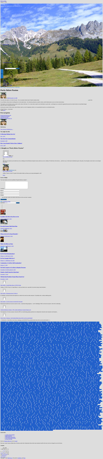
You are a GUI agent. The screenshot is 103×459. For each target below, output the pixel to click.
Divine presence (55, 355)
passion (34, 395)
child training (71, 341)
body (77, 336)
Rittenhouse (56, 406)
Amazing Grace (72, 325)
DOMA (8, 356)
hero (93, 372)
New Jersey (88, 391)
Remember (90, 404)
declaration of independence (24, 353)
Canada (36, 339)
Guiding (85, 371)
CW (24, 352)
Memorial (32, 387)
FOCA (68, 364)
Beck (80, 333)
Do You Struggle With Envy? (7, 258)
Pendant (8, 397)
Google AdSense (34, 370)
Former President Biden (9, 365)
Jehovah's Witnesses (41, 378)
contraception (48, 348)
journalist (39, 379)
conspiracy (2, 348)
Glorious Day (44, 369)
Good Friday (95, 369)
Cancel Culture (41, 339)
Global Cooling (32, 369)
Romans (97, 406)
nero (57, 391)
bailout (50, 332)
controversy (59, 348)
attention (16, 331)
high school (14, 373)
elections (60, 358)
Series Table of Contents (7, 62)
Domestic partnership (14, 356)
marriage (93, 385)
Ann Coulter (79, 327)
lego (10, 383)
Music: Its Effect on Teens (6, 243)
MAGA (25, 385)
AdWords (44, 324)
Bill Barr (99, 334)
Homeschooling (3, 374)
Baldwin (62, 332)
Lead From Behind (61, 382)
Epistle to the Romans (9, 360)
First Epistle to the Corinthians (34, 364)
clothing (40, 345)
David (65, 352)
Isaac (88, 377)
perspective (47, 397)
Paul (68, 395)
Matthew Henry (54, 386)
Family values (16, 362)
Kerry (24, 380)
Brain (90, 337)
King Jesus (80, 380)
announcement (89, 327)
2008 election (43, 322)
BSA (27, 338)
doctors (73, 355)
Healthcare (58, 372)
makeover (40, 385)
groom (64, 371)
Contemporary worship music (29, 348)
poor (22, 399)
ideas (49, 375)
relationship (60, 404)
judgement (66, 379)
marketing (89, 385)
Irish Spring (83, 377)
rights (48, 406)
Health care (47, 372)
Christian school (7, 343)
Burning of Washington (64, 338)
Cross (47, 351)
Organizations (40, 394)
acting (70, 323)
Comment (2, 188)
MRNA (18, 390)
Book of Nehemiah (12, 337)
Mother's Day (99, 389)
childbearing (76, 341)
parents (21, 395)
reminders (11, 405)
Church (1, 344)
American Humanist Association (78, 326)
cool (72, 348)
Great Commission (20, 371)
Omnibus (91, 393)
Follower (76, 364)
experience (48, 361)
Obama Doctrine (32, 393)
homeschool (95, 373)
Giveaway (24, 369)
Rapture (57, 403)
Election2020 (45, 358)
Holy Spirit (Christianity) (81, 373)
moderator (97, 388)
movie (13, 390)
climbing (21, 345)
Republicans (53, 405)
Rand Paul (50, 403)
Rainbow (38, 403)
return (12, 406)
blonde (75, 336)
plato (65, 398)
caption (68, 339)
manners (58, 385)
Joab (91, 378)
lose (94, 384)
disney (37, 355)
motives (9, 390)
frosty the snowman (50, 367)
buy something (83, 338)
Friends (40, 367)
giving (28, 369)
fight (34, 363)
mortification (88, 389)
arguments (67, 329)
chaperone (97, 340)
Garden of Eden (15, 368)
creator (81, 349)
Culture (82, 351)
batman (54, 333)
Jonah (20, 379)
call (17, 339)
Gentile (72, 368)
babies (93, 331)
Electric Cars (71, 358)
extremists (60, 361)
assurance (76, 330)
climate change (16, 345)
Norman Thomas (82, 392)
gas (28, 368)
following (80, 364)
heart (61, 372)
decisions (17, 353)
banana (69, 332)
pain (84, 394)
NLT (63, 392)
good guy (100, 369)
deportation (48, 354)
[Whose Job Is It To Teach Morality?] (4, 231)
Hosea (42, 374)
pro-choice (45, 401)
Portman (53, 399)
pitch (29, 398)
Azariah (82, 331)
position (56, 399)
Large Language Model (29, 382)
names (78, 390)
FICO (32, 363)
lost (96, 384)
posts (68, 399)
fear (48, 362)
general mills (60, 368)
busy (75, 338)
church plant (47, 344)
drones (68, 356)
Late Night (40, 382)
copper (74, 348)
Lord (76, 384)
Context (44, 348)
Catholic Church (45, 340)
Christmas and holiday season (80, 343)
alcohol (8, 325)
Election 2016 (5, 358)
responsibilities (73, 405)
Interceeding (2, 377)
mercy (76, 387)
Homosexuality (18, 374)
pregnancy (11, 400)
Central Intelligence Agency (71, 340)
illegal (66, 375)
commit (35, 346)
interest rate (7, 377)
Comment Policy (6, 44)
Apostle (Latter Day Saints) (5, 329)
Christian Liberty (69, 342)
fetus (25, 363)
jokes (18, 379)
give (21, 369)
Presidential (88, 400)
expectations (43, 361)
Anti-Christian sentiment (36, 328)
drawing (48, 356)
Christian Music (87, 342)
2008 (40, 322)
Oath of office (23, 393)
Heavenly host (68, 372)
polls (12, 399)
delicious (66, 353)
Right (40, 406)
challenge (86, 340)
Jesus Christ (73, 378)
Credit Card (87, 349)
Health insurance (53, 372)
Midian (25, 388)
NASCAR (95, 390)
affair (47, 324)
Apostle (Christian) (96, 328)
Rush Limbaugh (49, 407)
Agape (63, 324)
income (24, 376)
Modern (1, 389)
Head (36, 372)
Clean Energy (98, 344)
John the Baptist (14, 379)
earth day (92, 356)
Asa (9, 330)
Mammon (46, 385)
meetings (9, 387)
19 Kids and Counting (23, 322)
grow (67, 371)
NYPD (19, 393)
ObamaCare (37, 393)
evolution (16, 361)
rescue (64, 405)
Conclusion (28, 347)
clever (12, 345)
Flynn (66, 364)
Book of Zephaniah (27, 337)
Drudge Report (72, 356)
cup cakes (97, 351)
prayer (89, 399)
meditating (2, 387)
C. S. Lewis (88, 338)
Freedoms (29, 367)
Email (1, 192)
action (72, 323)
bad (48, 332)
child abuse (66, 341)
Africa (60, 324)
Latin (43, 382)
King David (59, 380)
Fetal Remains (21, 363)
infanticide (67, 376)
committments (59, 346)
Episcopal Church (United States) (72, 359)
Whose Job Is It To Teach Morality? (9, 234)
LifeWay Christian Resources (96, 383)
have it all (33, 372)
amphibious (22, 327)
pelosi (100, 395)
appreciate (33, 329)
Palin (92, 394)
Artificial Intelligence (4, 330)
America (99, 325)
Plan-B (45, 398)
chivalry (89, 341)
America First (3, 326)
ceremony (82, 340)
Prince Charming (20, 401)
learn (77, 382)
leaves (83, 382)
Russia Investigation (73, 407)
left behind (89, 382)
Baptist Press (97, 332)
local (48, 384)
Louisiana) (99, 384)
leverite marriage (36, 383)
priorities (28, 401)
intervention (36, 377)
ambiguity (91, 325)
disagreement (6, 355)
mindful (41, 388)
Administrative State (9, 324)
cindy (55, 344)
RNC (61, 406)
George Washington (86, 368)
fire (71, 363)
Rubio (23, 407)
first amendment (92, 363)
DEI (60, 353)
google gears (39, 370)
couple (24, 349)
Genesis (64, 368)
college (66, 345)
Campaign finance (28, 339)
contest (41, 348)
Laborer (1, 382)
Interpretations (30, 377)
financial (57, 363)
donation (29, 356)
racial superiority (19, 403)
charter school (32, 341)
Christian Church (48, 342)
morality (66, 389)
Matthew (43, 386)
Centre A (78, 340)
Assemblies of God (35, 330)
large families (22, 382)
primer (15, 401)
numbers (13, 393)
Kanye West (91, 379)
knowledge (97, 380)
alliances (37, 325)
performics (28, 397)
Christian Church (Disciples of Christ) (58, 342)
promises (93, 401)
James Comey (12, 378)
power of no (77, 399)
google (29, 370)
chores (98, 341)
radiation (29, 403)
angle (56, 327)
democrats (32, 354)
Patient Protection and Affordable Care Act (59, 395)
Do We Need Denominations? (7, 253)
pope (26, 399)
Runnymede (42, 407)
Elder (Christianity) (91, 357)
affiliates (53, 324)
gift (11, 369)
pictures (19, 398)
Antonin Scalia (67, 328)
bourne (72, 337)
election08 (18, 358)
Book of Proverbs (20, 337)
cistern (57, 344)
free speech (93, 365)
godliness (74, 369)
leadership (69, 382)
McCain (68, 386)
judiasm (72, 379)
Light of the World (6, 384)
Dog (97, 355)
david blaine (69, 352)
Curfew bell (6, 352)
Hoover (33, 374)
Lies (79, 383)
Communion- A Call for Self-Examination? (11, 263)
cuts (22, 352)
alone (52, 325)
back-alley (45, 332)
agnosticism (68, 324)
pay (76, 395)
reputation (58, 405)
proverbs (32, 402)
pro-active (41, 401)
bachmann (34, 332)
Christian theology (14, 343)
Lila (10, 384)
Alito (21, 325)
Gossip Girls (66, 370)
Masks (16, 386)
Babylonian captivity (24, 332)
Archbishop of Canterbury (42, 329)
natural (32, 391)
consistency (97, 347)
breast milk (5, 338)
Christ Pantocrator (25, 342)
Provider (45, 402)
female (85, 362)
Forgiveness (2, 365)
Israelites (99, 377)
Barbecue (18, 333)
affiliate (50, 324)
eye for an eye (64, 361)
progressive (82, 401)
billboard (9, 336)
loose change (73, 384)
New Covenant (72, 391)
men (49, 387)
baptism (82, 332)
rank (53, 403)
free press (89, 365)
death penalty (86, 352)
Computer (7, 347)
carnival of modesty (7, 340)
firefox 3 (82, 363)
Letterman (31, 383)
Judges (69, 379)
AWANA (72, 331)
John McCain (3, 379)
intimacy (43, 377)
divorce (62, 355)
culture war (93, 351)
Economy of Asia (37, 357)
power (74, 399)
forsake (25, 365)
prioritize (32, 401)
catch (38, 340)
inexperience (62, 376)
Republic (33, 405)
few (27, 363)
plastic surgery (61, 398)
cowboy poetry (54, 349)
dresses (62, 356)
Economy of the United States (63, 357)
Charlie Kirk (27, 341)
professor (74, 401)
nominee (73, 392)
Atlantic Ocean (90, 330)
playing (73, 398)
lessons (21, 383)
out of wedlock (58, 394)
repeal (21, 405)
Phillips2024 (87, 397)
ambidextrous (86, 325)
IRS (86, 377)
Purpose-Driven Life (82, 402)
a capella (63, 322)
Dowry (32, 356)
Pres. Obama (41, 400)
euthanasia (88, 360)
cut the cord (19, 352)
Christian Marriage (80, 342)
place (38, 398)
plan (43, 398)
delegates (62, 353)
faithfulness (90, 361)
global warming (38, 369)
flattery (55, 364)
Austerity (41, 331)
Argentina (49, 329)
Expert (52, 361)
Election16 (31, 358)
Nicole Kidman (51, 392)
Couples (27, 349)
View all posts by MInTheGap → (6, 129)
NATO (29, 391)
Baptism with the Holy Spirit (89, 332)
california (4, 339)
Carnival (2, 340)
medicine (98, 386)
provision (49, 402)
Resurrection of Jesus (93, 405)
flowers (61, 364)
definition (42, 353)
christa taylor (31, 342)
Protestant (26, 402)
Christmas (73, 343)
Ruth (78, 407)
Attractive (34, 331)
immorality (84, 375)
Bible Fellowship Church (39, 334)
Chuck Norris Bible (98, 343)
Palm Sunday (96, 394)
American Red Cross (93, 326)
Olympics (87, 393)
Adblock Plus (3, 324)
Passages (30, 395)
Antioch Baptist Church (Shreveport (57, 328)
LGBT (41, 383)
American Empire (44, 326)
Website (1, 195)
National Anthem (3, 391)
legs (11, 383)
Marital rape (75, 385)
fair (77, 361)
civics (60, 344)
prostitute (9, 402)
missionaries (73, 388)
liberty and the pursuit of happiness (62, 383)
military (35, 388)
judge (63, 379)
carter (20, 340)
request (61, 405)
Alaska (94, 324)
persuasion (51, 397)
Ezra (68, 361)
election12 (26, 358)
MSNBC (24, 390)
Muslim (61, 390)
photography (97, 397)
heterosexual (96, 372)
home (87, 373)
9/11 (60, 322)
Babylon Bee (17, 332)
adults (37, 324)
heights (75, 372)
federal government (62, 362)
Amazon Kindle (81, 325)
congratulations (50, 347)
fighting (36, 363)
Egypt (86, 357)
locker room (59, 384)
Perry (31, 397)
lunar (10, 385)
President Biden (62, 400)
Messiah (82, 387)
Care (94, 339)
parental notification (12, 395)
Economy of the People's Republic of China (49, 357)
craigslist (60, 349)
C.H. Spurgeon (94, 338)
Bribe (9, 338)
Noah (66, 392)
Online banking (14, 394)
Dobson (70, 355)
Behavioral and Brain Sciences (95, 333)
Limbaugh (14, 384)
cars (18, 340)
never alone (67, 391)
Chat (39, 341)
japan (20, 378)
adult (31, 324)
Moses (92, 389)
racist (27, 403)
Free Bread (85, 365)
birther (33, 336)
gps (96, 370)
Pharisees (67, 397)
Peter (54, 397)
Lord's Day (91, 384)
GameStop (2, 368)
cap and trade (52, 339)
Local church (51, 384)
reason (15, 404)
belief (5, 334)
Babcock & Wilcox (87, 331)
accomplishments (44, 323)
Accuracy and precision (57, 323)
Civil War (71, 344)
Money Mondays (42, 389)
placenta (40, 398)
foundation (33, 365)
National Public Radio (17, 391)
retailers (99, 405)
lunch (12, 385)
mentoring (66, 387)
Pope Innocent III (30, 399)
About (4, 17)
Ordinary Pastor (35, 394)
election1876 (35, 358)
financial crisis (61, 363)
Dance (40, 352)
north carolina (88, 392)
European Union (83, 360)
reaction (75, 403)
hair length (10, 372)
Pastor (40, 395)
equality (27, 360)
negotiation (50, 391)
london (66, 384)
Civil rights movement (65, 344)
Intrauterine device (56, 377)
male (43, 385)
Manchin (55, 385)
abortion (7, 323)
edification (71, 357)
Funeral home (88, 367)
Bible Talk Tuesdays (61, 334)
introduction (63, 377)
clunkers (44, 345)
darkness (52, 352)
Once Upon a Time (96, 393)
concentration (15, 347)
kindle (50, 380)
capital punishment (59, 339)
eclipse (20, 357)
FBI (46, 362)
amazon (76, 325)
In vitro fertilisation (7, 376)
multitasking (37, 390)
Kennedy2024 (17, 380)
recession (33, 404)
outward (62, 394)
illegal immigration (70, 375)
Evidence (11, 361)
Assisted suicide (48, 330)
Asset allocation (42, 330)
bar (4, 333)
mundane (42, 390)
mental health (58, 387)
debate (90, 352)
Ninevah (58, 392)
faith (82, 361)
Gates (33, 368)
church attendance (13, 344)
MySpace (67, 390)
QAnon (90, 402)
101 (7, 322)
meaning (84, 386)
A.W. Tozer (76, 322)
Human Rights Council (90, 374)
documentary (80, 355)
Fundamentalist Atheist (78, 367)
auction (37, 331)
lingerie (20, 384)
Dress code (54, 356)
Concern (24, 347)
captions (77, 339)
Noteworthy (17, 87)
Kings (90, 380)
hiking (17, 373)
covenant (42, 349)
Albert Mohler (98, 324)
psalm (52, 402)
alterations (60, 325)
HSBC (69, 374)
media (95, 386)
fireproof (85, 363)
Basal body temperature (34, 333)
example (21, 361)
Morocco (80, 389)
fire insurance (74, 363)
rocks (81, 406)
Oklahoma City (70, 393)
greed (37, 371)
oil (62, 393)
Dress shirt (59, 356)
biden (80, 334)
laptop (19, 382)
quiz (8, 403)
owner (82, 394)
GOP (43, 370)
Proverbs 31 (37, 402)
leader (66, 382)
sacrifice (84, 407)
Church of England (41, 344)
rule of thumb (29, 407)
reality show (2, 404)
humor (100, 374)
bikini (96, 334)
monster (51, 389)
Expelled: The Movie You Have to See (9, 216)
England (53, 359)
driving (65, 356)
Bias (21, 334)
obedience (42, 393)
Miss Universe (68, 388)
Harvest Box (25, 372)
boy (74, 337)
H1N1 (99, 371)
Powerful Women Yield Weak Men (8, 226)
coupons (30, 349)
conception (21, 347)
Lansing (12, 382)
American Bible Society (22, 326)
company (88, 346)
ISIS (92, 377)
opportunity (27, 394)
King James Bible (74, 380)
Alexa (11, 325)
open (18, 394)
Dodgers (95, 355)
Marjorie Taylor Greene (82, 385)
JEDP (28, 378)
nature (44, 391)
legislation (2, 383)
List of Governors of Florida (33, 384)
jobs (94, 378)
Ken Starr (12, 380)
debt (1, 353)
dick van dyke (82, 354)
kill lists (42, 380)
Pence (1, 397)
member (23, 387)
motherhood (2, 390)
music (51, 390)
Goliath (89, 369)
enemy (39, 359)
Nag (76, 390)
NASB (91, 390)
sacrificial (88, 407)
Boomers (50, 337)
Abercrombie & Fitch (92, 322)
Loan (46, 384)
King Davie (64, 380)
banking (76, 332)
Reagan (87, 403)
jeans (22, 378)
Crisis (17, 351)
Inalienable (14, 376)
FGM (29, 363)
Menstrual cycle (53, 387)
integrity (98, 376)
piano (9, 398)
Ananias (39, 327)
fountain (50, 365)
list (27, 384)
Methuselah (86, 387)
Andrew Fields (43, 327)
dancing (42, 352)
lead (56, 382)
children (84, 341)
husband (14, 375)
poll (10, 399)
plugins (89, 398)
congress (55, 347)
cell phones (54, 340)
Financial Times (67, 363)
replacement (29, 405)
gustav (94, 371)
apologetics (87, 328)
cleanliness (2, 345)
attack (6, 331)
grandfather (8, 371)
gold (87, 369)
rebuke (30, 404)
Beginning (83, 333)
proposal (5, 402)
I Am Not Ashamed (34, 375)
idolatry (59, 375)
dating (55, 352)
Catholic (40, 340)
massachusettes (27, 386)
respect (69, 405)
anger (53, 327)
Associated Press (54, 330)
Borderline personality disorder (60, 337)
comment (12, 346)
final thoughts (46, 363)
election (96, 357)
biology (14, 336)
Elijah (78, 358)
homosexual (13, 374)
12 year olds (11, 322)
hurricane (10, 375)
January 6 (17, 378)
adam (89, 323)
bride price (14, 338)
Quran (13, 403)
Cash (22, 340)
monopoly (48, 389)
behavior (87, 333)
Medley (6, 387)
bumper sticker (47, 338)
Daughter (58, 352)
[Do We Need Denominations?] (3, 251)
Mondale (26, 389)
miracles (60, 388)
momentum (11, 389)
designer (68, 354)
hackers (1, 372)
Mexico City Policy (95, 387)
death (83, 352)
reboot (27, 404)
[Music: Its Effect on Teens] (2, 241)
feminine (98, 362)
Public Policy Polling (63, 402)
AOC (71, 328)
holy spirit (75, 373)
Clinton (24, 345)
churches (51, 344)
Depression (52, 354)
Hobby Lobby (41, 373)
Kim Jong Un (46, 380)
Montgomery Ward (56, 389)
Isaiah (90, 377)
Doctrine (76, 355)
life (80, 383)
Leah (75, 382)
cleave (10, 345)
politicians (4, 399)
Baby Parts (12, 332)
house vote (57, 374)
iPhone (77, 377)
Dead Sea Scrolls (78, 352)
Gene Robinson (55, 368)
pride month (7, 401)
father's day (35, 362)
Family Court (5, 362)
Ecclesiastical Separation (14, 357)
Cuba (62, 351)
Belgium (2, 334)
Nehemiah (54, 391)
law (48, 382)
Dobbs (67, 355)
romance (91, 406)
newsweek (32, 392)
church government (27, 344)
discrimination (33, 355)
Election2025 (56, 358)
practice (81, 399)
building (42, 338)
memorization (42, 387)
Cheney (46, 341)
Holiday (51, 373)
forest (98, 364)
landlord (5, 382)
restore (83, 405)
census (64, 340)
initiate (91, 376)
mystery (70, 390)
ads (29, 324)
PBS (89, 395)
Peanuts (97, 395)
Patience (49, 395)
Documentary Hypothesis (88, 355)
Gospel (45, 370)
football (88, 364)
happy (13, 372)
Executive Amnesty (37, 361)
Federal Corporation (55, 362)
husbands (17, 375)
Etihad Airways (72, 360)
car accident (81, 339)
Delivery (72, 353)
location (55, 384)
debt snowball (9, 353)
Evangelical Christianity (94, 360)
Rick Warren (33, 406)
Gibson (5, 369)
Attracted (26, 331)
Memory (46, 387)
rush (45, 407)
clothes (38, 345)
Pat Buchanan (44, 395)
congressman (59, 347)
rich (30, 406)
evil (13, 361)
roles (88, 406)
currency (10, 352)
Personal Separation (41, 397)
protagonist (18, 402)
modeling (93, 388)
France (77, 365)
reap (12, 404)
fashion (26, 362)
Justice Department (85, 379)
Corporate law (93, 348)
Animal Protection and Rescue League (64, 327)
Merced (70, 387)
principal (25, 401)
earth (89, 356)
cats (49, 340)
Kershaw (27, 380)
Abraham (23, 323)
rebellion (24, 404)
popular (35, 399)
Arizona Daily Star (72, 329)
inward (74, 377)
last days (36, 382)
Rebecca (20, 404)
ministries (54, 388)
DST (79, 356)
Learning (80, 382)
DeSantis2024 (57, 354)
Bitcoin (39, 336)
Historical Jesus (30, 373)
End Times (36, 359)
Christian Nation (94, 342)
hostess (51, 374)
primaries (12, 401)
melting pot (19, 387)
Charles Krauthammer (11, 341)
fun (61, 367)
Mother (94, 389)
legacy (92, 382)
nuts (16, 393)
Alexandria (15, 325)
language (8, 382)
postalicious (65, 399)
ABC (79, 322)
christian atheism (41, 342)
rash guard (68, 403)
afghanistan (57, 324)
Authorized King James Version (56, 331)
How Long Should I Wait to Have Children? (11, 143)
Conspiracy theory (8, 348)
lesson (19, 383)
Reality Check (97, 403)
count (13, 349)
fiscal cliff (42, 364)
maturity (65, 386)
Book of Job (95, 336)
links (22, 384)
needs (47, 391)
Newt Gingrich (37, 392)
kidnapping (35, 380)
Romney (6, 407)
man (49, 385)
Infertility (71, 376)
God (56, 369)
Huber (72, 374)
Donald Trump (25, 356)
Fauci (44, 362)
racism (24, 403)
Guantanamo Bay (78, 371)
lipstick (25, 384)
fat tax (29, 362)
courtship (39, 349)
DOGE (100, 355)
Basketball (44, 333)
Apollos (83, 328)
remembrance (3, 405)
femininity (2, 363)
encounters (26, 359)
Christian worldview (32, 343)
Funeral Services (94, 367)
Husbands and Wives (10, 87)
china (87, 341)
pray (86, 399)
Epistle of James (82, 359)
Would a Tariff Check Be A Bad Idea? (9, 272)
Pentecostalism (20, 397)
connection (75, 347)
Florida (58, 364)
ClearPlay (6, 345)
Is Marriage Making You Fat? (7, 134)
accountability (50, 323)
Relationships (64, 404)
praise (84, 399)
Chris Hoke (8, 342)
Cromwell (43, 351)
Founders (37, 365)
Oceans (48, 393)
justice (80, 379)
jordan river (24, 379)
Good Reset (22, 370)
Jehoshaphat (35, 378)
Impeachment (91, 375)
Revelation (15, 406)
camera (19, 339)
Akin (88, 324)
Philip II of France (72, 397)
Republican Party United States (45, 405)
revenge (19, 406)
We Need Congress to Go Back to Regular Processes (13, 267)
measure (91, 386)
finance (50, 363)
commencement (7, 346)
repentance (24, 405)
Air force (77, 324)
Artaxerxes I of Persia (89, 329)
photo (93, 397)
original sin (46, 394)
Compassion (92, 346)
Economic (24, 357)
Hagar (5, 372)
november (5, 393)
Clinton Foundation (30, 345)
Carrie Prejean (14, 340)
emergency (2, 359)
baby (95, 331)
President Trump (77, 400)
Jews (82, 378)
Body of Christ (81, 336)
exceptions (29, 361)
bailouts (53, 332)
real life (90, 403)
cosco (101, 348)
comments (21, 346)
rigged (37, 406)
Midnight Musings (30, 388)
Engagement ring (48, 359)
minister (50, 388)
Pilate (22, 398)
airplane (83, 324)
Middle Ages (17, 388)
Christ (16, 342)
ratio (73, 403)
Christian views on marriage (23, 343)
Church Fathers (20, 344)
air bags (73, 324)
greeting (59, 371)
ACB (40, 323)
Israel (97, 377)
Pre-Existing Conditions (94, 399)
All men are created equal (26, 325)
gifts (12, 369)
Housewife (61, 374)
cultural (68, 351)
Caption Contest (73, 339)
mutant (64, 390)
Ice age (44, 375)
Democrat (89, 353)
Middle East (22, 388)
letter (28, 383)
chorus (100, 341)
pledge (78, 398)
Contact (4, 35)
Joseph (27, 379)
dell (75, 353)
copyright (88, 348)
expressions (55, 361)
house (54, 374)
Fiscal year (46, 364)
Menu (2, 73)
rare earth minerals (62, 403)
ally (44, 325)
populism (43, 399)
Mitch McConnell (88, 388)
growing (69, 371)
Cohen (60, 345)
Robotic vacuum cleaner (75, 406)
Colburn (62, 345)
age (65, 324)
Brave (96, 337)
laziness (54, 382)
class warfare (93, 344)
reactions (79, 403)
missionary (78, 388)
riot (52, 406)
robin (70, 406)
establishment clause (43, 360)
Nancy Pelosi (81, 390)
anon (93, 327)
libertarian (51, 383)
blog (61, 336)
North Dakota (93, 392)
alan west (90, 324)
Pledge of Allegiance (84, 398)
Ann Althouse (74, 327)
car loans (86, 339)
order (31, 394)
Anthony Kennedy (17, 328)
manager (51, 385)
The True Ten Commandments (7, 138)
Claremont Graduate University (84, 344)
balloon (66, 332)
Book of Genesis (90, 336)
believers (10, 334)
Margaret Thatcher (69, 385)
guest (82, 371)
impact (88, 375)
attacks (9, 331)
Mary (10, 386)
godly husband (78, 369)
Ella (93, 358)
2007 (38, 322)
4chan (51, 322)
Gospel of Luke (50, 370)
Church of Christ (34, 344)
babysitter (30, 332)
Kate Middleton (97, 379)
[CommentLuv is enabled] (6, 201)
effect (84, 357)
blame (56, 336)
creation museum (69, 349)
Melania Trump (14, 387)
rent (14, 405)
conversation (64, 348)
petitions (60, 397)
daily (30, 352)
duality (81, 356)
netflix (59, 391)
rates (71, 403)
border (53, 337)
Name (1, 190)
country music (20, 349)
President (56, 400)
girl (14, 369)
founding (40, 365)
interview (40, 377)
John (96, 378)
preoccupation (25, 400)
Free (82, 365)
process (59, 401)
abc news (82, 322)
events (8, 361)
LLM (43, 384)
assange (29, 330)
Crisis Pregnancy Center (28, 351)
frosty (45, 367)
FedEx (77, 362)
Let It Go (25, 383)
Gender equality (44, 368)
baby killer (8, 332)
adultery (34, 324)
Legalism (95, 382)
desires (74, 354)
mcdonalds (77, 386)
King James (68, 380)
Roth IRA (20, 407)
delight (69, 353)
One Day (6, 394)
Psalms (54, 402)
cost (11, 349)
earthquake (96, 356)
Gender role (49, 368)
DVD (87, 356)
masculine (13, 386)
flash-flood (52, 364)
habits (101, 371)
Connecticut (70, 347)
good (92, 369)
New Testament (7, 392)
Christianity (39, 343)
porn (46, 399)
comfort (79, 345)
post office (60, 399)
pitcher (31, 398)
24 (46, 322)
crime (15, 351)
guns (92, 371)
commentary (16, 346)
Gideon (8, 369)
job (92, 378)
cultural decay (72, 351)
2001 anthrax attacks (33, 322)
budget (33, 338)
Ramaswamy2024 (44, 403)
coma (77, 345)
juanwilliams (50, 379)
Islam (94, 377)
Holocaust (69, 373)
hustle (29, 375)
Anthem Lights (10, 328)
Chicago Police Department (57, 341)
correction (98, 348)
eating (1, 357)
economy (32, 357)
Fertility (17, 363)
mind (38, 388)
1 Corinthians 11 (3, 322)
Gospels (62, 370)
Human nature (83, 374)
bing (12, 336)
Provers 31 (41, 402)
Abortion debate (18, 323)
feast (50, 362)
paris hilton (27, 395)
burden (55, 338)
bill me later (5, 336)
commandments (90, 345)
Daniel (45, 352)
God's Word (69, 369)
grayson (14, 371)
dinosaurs (94, 354)
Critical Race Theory (37, 351)
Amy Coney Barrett (33, 327)
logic (63, 384)
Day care (73, 352)
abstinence (30, 323)
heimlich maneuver (80, 372)
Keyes (30, 380)
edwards (80, 357)
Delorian (77, 353)
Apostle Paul (13, 329)
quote (11, 403)
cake (1, 339)
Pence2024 (5, 397)
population (39, 399)
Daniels (48, 352)
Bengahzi (14, 334)
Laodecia (15, 382)
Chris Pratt (13, 342)
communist (80, 346)
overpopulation (71, 394)
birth (17, 336)
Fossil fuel (29, 365)
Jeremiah (50, 378)
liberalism (47, 383)
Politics (8, 399)
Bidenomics (92, 334)
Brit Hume (18, 338)
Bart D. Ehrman (26, 333)
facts (74, 361)
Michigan (9, 388)
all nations (33, 325)
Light (1, 384)
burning (58, 338)
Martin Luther (3, 386)
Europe (78, 360)
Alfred (18, 325)
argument (53, 329)
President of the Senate (69, 400)
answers (95, 327)
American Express (51, 326)
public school (69, 402)
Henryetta (90, 372)
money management (35, 389)
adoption (27, 324)
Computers (11, 347)
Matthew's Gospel (60, 386)
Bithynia (42, 336)
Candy (49, 339)
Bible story (46, 334)
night (55, 392)
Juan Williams (45, 379)
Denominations (43, 354)
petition (57, 397)
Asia (25, 330)
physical (6, 398)
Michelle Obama (3, 388)
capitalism (65, 339)
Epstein (14, 360)
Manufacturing (63, 385)
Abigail (98, 322)
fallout (98, 361)
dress (51, 356)
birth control (26, 336)
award (75, 331)
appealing (26, 329)
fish (49, 364)
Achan (63, 323)
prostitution (13, 402)
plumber (92, 398)
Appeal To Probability (20, 329)
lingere (17, 384)
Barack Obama (8, 333)
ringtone (50, 406)
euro (75, 360)
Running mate (37, 407)
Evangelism (2, 361)
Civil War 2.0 (75, 344)
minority (57, 388)
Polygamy (15, 399)
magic (28, 385)
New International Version (80, 391)
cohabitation (56, 345)
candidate (45, 339)
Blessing (58, 336)
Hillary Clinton (24, 373)
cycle (26, 352)
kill (39, 380)
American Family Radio (59, 326)
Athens (85, 330)
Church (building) (7, 344)
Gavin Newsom (38, 368)
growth (73, 371)
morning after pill (75, 389)
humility (96, 374)
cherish (50, 341)
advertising (40, 324)
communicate (64, 346)
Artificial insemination (97, 329)
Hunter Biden (5, 375)
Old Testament (76, 393)
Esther (58, 360)
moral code (62, 389)
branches (93, 337)
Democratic (7, 354)
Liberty (54, 383)
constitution (14, 348)
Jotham (36, 379)
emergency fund (18, 359)
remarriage (86, 404)
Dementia (81, 353)
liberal (43, 383)
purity (4, 110)
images (76, 375)
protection (22, 402)
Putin (87, 402)
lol (64, 384)
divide (50, 355)
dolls (6, 356)
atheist (83, 330)
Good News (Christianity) (15, 370)
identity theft (55, 375)
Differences (87, 354)
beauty (71, 333)
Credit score (11, 351)
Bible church (26, 334)
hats (30, 372)
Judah (54, 379)
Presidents (92, 400)
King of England (85, 380)
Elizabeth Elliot (83, 358)
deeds (31, 353)
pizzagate (35, 398)
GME (54, 369)
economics (28, 357)
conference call (34, 347)
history (35, 373)
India (30, 376)
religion (69, 404)
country (15, 349)
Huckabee (75, 374)
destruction (77, 354)
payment (86, 395)
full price (58, 367)
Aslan (27, 330)
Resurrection (86, 405)
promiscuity (89, 401)
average (69, 331)
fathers (39, 362)
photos (101, 397)
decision (13, 353)
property (97, 401)
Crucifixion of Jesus (57, 351)
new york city (24, 392)
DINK (91, 354)
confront (45, 347)
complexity (2, 347)
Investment (71, 377)
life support (84, 383)
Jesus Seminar (78, 378)
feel (79, 362)
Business (72, 338)
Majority (36, 385)
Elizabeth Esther (89, 358)
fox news (74, 365)
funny (99, 367)
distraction (40, 355)
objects (45, 393)
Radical (32, 403)
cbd (51, 340)
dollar (4, 356)
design (65, 354)
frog (43, 367)
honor (26, 374)
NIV (61, 392)
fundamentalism (65, 367)
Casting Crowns (33, 340)
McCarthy (72, 386)
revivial (28, 406)
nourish (1, 393)
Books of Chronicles (37, 337)
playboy (67, 398)
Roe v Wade (84, 406)
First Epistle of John (16, 364)
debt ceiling (4, 353)
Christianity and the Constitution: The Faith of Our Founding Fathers (54, 343)
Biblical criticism (69, 334)
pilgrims (25, 398)
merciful (73, 387)
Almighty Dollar (48, 325)
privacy (37, 401)
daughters (62, 352)
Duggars (84, 356)
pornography (49, 399)
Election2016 (40, 358)
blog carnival (65, 336)
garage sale (10, 368)
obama (27, 393)
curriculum (15, 352)
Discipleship (24, 355)
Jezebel (84, 378)
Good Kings (2, 370)
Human (79, 374)
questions (6, 403)
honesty (23, 374)
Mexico (90, 387)
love (1, 385)
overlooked (66, 394)
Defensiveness (35, 353)
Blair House (52, 336)
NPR (8, 393)
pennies (12, 397)
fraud (80, 365)
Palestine (89, 394)
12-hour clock (16, 322)
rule (25, 407)
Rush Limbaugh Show (57, 407)
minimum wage (46, 388)
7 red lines (55, 322)
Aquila (36, 329)
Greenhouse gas (55, 371)
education (77, 357)
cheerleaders (43, 341)
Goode (26, 370)
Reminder (7, 405)
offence (51, 393)
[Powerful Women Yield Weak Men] (4, 223)
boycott (85, 337)
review (22, 406)
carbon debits (90, 339)
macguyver (22, 385)
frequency (33, 367)
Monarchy (23, 389)
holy (72, 373)
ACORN (67, 323)
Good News (7, 370)
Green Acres (42, 371)
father (32, 362)
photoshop (2, 398)
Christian (36, 342)
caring (96, 339)
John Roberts (8, 379)
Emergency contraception (9, 359)
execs (32, 361)
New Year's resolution (14, 392)
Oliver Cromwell (82, 393)
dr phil (35, 356)
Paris (23, 395)
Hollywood (64, 373)
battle (57, 333)
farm (24, 362)
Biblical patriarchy (75, 334)
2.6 (28, 322)
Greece (34, 371)
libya (77, 383)
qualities (99, 402)
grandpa (11, 371)
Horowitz (39, 374)
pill (27, 398)
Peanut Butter (92, 395)
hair (7, 372)
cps (58, 349)
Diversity (47, 355)
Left (85, 382)
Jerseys (63, 378)
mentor (63, 387)
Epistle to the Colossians (89, 359)
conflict (42, 347)
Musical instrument (55, 390)
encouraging (31, 359)
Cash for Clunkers (26, 340)
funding (84, 367)
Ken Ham (9, 380)
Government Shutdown (87, 370)
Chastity (36, 341)
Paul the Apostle (72, 395)
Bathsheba (51, 333)
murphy (48, 390)
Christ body (20, 342)
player (71, 398)
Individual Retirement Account (49, 376)
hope (36, 374)
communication (70, 346)
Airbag (80, 324)
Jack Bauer (2, 378)
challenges (90, 340)
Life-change (88, 383)
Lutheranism (17, 385)
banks (80, 332)
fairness (79, 361)
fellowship (82, 362)
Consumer (18, 348)
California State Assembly (11, 339)
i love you (40, 375)
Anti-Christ (29, 328)
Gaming (6, 368)
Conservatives (92, 347)
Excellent (25, 361)
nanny (86, 390)
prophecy (100, 401)
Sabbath (80, 407)
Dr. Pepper (39, 356)
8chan (58, 322)
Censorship (61, 340)
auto (63, 331)
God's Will (65, 369)
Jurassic (75, 379)
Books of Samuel (45, 337)
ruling (33, 407)
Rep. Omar (17, 405)
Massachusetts (32, 386)
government (80, 370)
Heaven (64, 372)
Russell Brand (64, 407)
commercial (25, 346)
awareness (79, 331)
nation (98, 390)
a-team (72, 322)
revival (25, 406)
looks (69, 384)
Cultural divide (78, 351)
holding (48, 373)
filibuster (39, 363)
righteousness (43, 406)
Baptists (1, 333)
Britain (21, 338)
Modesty (5, 389)
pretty (98, 400)
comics (85, 345)
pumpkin (73, 402)
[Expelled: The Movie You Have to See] (3, 214)
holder (45, 373)
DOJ (1, 356)
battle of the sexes (61, 333)
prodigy (62, 401)
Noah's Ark (70, 392)
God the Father (60, 369)
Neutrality (63, 391)
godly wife (84, 369)
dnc (65, 355)
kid (32, 380)
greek (39, 371)
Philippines (78, 397)
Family (4, 87)
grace (98, 370)
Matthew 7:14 (47, 386)
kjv (92, 380)
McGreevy (81, 386)
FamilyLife (21, 362)
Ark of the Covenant (80, 329)
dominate (20, 356)
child (63, 341)
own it (80, 394)
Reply (4, 163)
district (44, 355)
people (24, 397)
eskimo (32, 360)
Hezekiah (2, 373)
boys (88, 337)
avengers (65, 331)
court (33, 349)
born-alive (68, 337)
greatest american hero (28, 371)
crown (52, 351)
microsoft (12, 388)
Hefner (73, 372)
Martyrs (7, 386)
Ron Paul (10, 407)
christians (69, 343)
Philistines (83, 397)
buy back (78, 338)
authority (48, 331)
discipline (28, 355)
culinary (64, 351)
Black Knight (47, 336)
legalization (99, 382)
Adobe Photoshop (17, 324)
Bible (1, 87)
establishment (36, 360)
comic (83, 345)
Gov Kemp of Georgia (73, 370)
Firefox (78, 363)
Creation (64, 349)
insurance (95, 376)
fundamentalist (71, 367)
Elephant (75, 358)
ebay (4, 357)
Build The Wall (38, 338)
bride (11, 338)
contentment (37, 348)
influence (88, 376)
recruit (44, 404)
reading (84, 403)
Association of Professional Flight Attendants (66, 330)
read (81, 403)
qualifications (94, 402)
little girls (40, 384)
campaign (22, 339)
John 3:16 (99, 378)
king (56, 380)
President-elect (83, 400)
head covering (39, 372)
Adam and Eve (93, 323)
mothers (6, 390)
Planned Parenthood (51, 398)
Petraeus (63, 397)
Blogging (69, 336)
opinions (21, 394)
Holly (61, 373)
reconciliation (37, 404)
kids (38, 380)
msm (21, 390)
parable (4, 395)
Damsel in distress (34, 352)
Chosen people (3, 342)
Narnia (88, 390)
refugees (51, 404)
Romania (94, 406)
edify (74, 357)
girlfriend (17, 369)
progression (78, 401)
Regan (54, 404)
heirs (85, 372)
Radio (35, 403)
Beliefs (7, 334)
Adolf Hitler (23, 324)
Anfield (48, 327)
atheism (80, 330)
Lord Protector (80, 384)
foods (85, 364)
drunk (76, 356)
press (95, 400)
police (97, 398)
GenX (75, 368)
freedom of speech (23, 367)
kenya (21, 380)
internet (26, 377)
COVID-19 (49, 349)
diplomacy (98, 354)
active (78, 323)
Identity (51, 375)
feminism (6, 363)
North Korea (98, 392)
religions (81, 404)
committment (53, 346)
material (36, 386)
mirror (64, 388)
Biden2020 (84, 334)
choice (95, 341)
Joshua (30, 379)
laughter (46, 382)
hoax (37, 373)
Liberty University (72, 383)
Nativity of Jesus (25, 391)
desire (71, 354)
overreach (76, 394)
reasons (17, 404)
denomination (37, 354)
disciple (16, 355)
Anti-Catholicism (24, 328)
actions (75, 323)
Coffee (52, 345)
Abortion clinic (12, 323)
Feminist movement (12, 363)
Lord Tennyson (86, 384)
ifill (64, 375)
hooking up (29, 374)
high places (9, 373)
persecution (35, 397)
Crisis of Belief (21, 351)
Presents (48, 400)
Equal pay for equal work (21, 360)
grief (62, 371)
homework (9, 374)
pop (24, 399)
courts (36, 349)
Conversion (69, 348)
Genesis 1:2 (68, 368)
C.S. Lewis (99, 338)
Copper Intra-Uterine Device (81, 348)
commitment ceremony (46, 346)
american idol (86, 326)
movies (15, 390)
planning (56, 398)
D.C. (28, 352)
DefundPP (57, 353)
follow (73, 364)
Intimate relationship (49, 377)
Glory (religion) (50, 369)
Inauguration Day (19, 376)
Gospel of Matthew (57, 370)
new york (20, 392)
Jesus (70, 378)
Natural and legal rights (38, 391)
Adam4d (97, 323)
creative (78, 349)
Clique (35, 345)
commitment (39, 346)
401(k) (49, 322)
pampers (100, 394)
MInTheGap (2, 4)
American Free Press (68, 326)
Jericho (60, 378)
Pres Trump (32, 400)
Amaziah (66, 325)
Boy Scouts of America (79, 337)
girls (19, 369)
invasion (67, 377)
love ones (4, 385)
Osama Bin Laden (51, 394)
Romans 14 (2, 407)
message (79, 387)
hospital (44, 374)
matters (40, 386)
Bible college (32, 334)
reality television (8, 404)
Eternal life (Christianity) (63, 360)
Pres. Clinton (36, 400)
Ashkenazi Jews (21, 330)
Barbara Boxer (14, 333)
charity (5, 341)
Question (2, 403)
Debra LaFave (98, 352)
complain (97, 346)
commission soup (31, 346)
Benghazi (18, 334)
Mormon (69, 389)
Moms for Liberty (17, 389)
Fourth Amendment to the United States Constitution (62, 365)
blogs (72, 336)
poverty (70, 399)
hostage (48, 374)
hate (28, 372)
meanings (88, 386)
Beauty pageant (76, 333)
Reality (93, 403)
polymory (19, 399)
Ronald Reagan (15, 407)
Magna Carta (32, 385)
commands (95, 345)
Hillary (20, 373)
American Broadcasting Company (34, 326)
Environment (61, 359)
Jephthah (47, 378)
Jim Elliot (88, 378)
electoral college (66, 358)
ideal (47, 375)
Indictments (33, 376)
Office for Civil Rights (57, 393)
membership (27, 387)
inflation (84, 376)
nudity (11, 393)
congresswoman (65, 347)
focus (71, 364)
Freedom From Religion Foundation (12, 367)
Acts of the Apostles (83, 323)
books (32, 337)
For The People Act (93, 364)
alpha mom (55, 325)
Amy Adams (27, 327)
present (45, 400)
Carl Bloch (100, 339)
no (64, 392)
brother (24, 338)
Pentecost (15, 397)
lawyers (50, 382)
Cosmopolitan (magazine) (5, 349)
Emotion (22, 359)
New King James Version (95, 391)
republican (37, 405)
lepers (14, 383)
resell (66, 405)
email (95, 358)
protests (29, 402)
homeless (90, 373)
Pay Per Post (79, 395)
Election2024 (51, 358)
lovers (7, 385)
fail (75, 361)
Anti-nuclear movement (45, 328)
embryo (97, 358)
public (57, 402)
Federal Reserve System (71, 362)
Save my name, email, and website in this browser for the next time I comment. (17, 197)
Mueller (27, 390)
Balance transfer (58, 332)
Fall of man (94, 361)
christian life (74, 342)
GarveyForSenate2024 (23, 368)
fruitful (55, 367)
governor (93, 370)
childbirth (80, 341)
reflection (47, 404)
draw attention (44, 356)
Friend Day (37, 367)
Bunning (52, 338)
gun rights (89, 371)
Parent (7, 395)
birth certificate (21, 336)
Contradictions (54, 348)
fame (100, 361)
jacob (6, 378)
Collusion (74, 345)
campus (33, 339)
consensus (79, 347)
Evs (19, 361)
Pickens (16, 398)
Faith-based (85, 361)
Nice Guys (46, 392)
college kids (70, 345)
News (28, 392)
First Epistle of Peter (24, 364)
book (85, 336)
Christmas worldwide (90, 343)
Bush (70, 338)
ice (42, 375)
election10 (22, 358)
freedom (97, 365)
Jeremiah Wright (56, 378)
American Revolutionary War (10, 327)
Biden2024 (88, 334)
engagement (43, 359)
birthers (36, 336)
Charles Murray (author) (20, 341)
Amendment (95, 325)
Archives (4, 26)
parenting (17, 395)
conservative (87, 347)
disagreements (11, 355)
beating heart (67, 333)
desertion (62, 354)
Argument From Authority (60, 329)
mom (8, 389)
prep (28, 400)
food (83, 364)
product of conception (68, 401)
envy (65, 359)
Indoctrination (57, 376)
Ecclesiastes (7, 357)
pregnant (15, 400)
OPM (24, 394)
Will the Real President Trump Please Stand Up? (12, 276)
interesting (12, 377)
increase (27, 376)
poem (95, 398)
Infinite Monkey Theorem (78, 376)
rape (54, 403)
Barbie (22, 333)
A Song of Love (68, 322)
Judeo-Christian (59, 379)
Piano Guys (12, 398)
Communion (75, 346)
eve (5, 361)
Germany (2, 369)
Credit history (6, 351)
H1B (96, 371)
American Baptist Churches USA (12, 326)
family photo (11, 362)
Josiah (33, 379)
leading (72, 382)
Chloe (92, 341)
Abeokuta (86, 322)
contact (22, 348)
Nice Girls (42, 392)
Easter (100, 356)
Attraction (30, 331)
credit (84, 349)
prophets (2, 402)
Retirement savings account (5, 406)
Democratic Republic (26, 354)
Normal (77, 392)
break (99, 337)
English (56, 359)
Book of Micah (6, 337)
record (42, 404)
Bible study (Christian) (53, 334)
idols (62, 375)
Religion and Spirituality (75, 404)
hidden (5, 373)
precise (7, 400)
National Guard (10, 391)
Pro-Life (49, 401)
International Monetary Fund (19, 377)
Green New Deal (48, 371)
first (88, 363)
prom (86, 401)
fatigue (42, 362)
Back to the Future (39, 332)
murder (45, 390)
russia (68, 407)
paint (87, 394)
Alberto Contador (3, 325)
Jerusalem (66, 378)
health (44, 372)
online (10, 394)
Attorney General (21, 331)
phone (91, 397)
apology (90, 328)
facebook (71, 361)
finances (53, 363)
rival (59, 406)
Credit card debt (93, 349)
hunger (1, 375)
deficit (39, 353)
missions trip (82, 388)
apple (29, 329)
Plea (76, 398)
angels (51, 327)
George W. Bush (79, 368)
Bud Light (30, 338)
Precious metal (3, 400)
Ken (6, 380)
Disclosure (5, 53)
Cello (58, 340)
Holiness (58, 373)
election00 (10, 358)
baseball (40, 333)
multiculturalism (32, 390)
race (15, 403)
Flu (63, 364)
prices (100, 400)
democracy (85, 353)
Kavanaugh (2, 380)
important (96, 375)
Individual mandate (39, 376)
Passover (37, 395)
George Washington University (96, 368)
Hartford (20, 372)
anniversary (84, 327)
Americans (18, 327)
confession (39, 347)
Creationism (74, 349)
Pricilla (1, 401)
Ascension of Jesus (13, 330)
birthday (30, 336)
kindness (53, 380)
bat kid (47, 333)
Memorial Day (36, 387)
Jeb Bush (25, 378)
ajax (85, 324)
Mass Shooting (21, 386)
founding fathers (46, 365)
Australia (44, 331)
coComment (48, 345)
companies (84, 346)
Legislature (7, 383)
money (29, 389)
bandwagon (73, 332)
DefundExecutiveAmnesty (50, 353)
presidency (53, 400)
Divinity (59, 355)
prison (35, 401)
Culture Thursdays (87, 351)
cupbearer (2, 352)
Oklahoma (65, 393)
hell (87, 372)
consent (83, 347)
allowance (41, 325)
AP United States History (76, 328)
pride (4, 401)
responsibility (78, 405)
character (2, 341)
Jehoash (31, 378)
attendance (12, 331)
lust (13, 385)
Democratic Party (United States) (16, 354)
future (101, 367)
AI (71, 324)
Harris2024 (17, 372)
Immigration (79, 375)
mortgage (84, 389)
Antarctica (6, 328)
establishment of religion (51, 360)
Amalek (63, 325)
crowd (49, 351)
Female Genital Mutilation (92, 362)
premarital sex (19, 400)
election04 (14, 358)
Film (42, 363)
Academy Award (35, 323)
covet (46, 349)
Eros (30, 360)
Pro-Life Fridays (54, 401)
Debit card (94, 352)
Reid (57, 404)
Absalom (26, 323)
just (78, 379)
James (8, 378)
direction (2, 355)
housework (66, 374)
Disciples (19, 355)
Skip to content (3, 0)
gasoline (30, 368)
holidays (54, 373)
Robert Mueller (65, 406)
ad (87, 323)
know (94, 380)
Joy (42, 379)
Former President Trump (19, 365)
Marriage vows (97, 385)
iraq (79, 377)
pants (1, 395)
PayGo (83, 395)
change (93, 340)
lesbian (16, 383)
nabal (74, 390)
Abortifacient (2, 323)
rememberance (95, 404)
